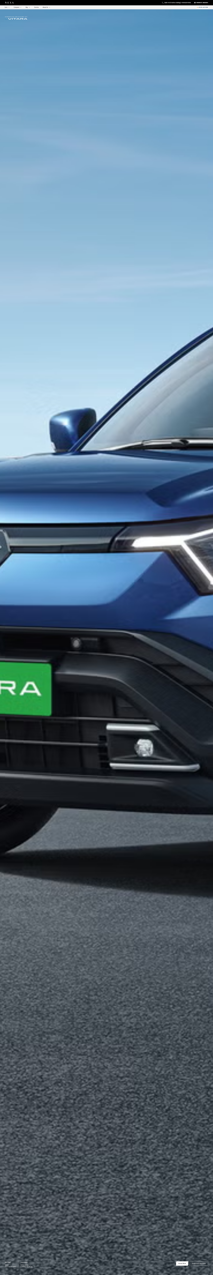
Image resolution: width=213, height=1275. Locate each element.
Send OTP (71, 1269)
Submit (202, 1269)
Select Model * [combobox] (20, 1269)
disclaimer (23, 1273)
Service (36, 7)
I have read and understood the (16, 1273)
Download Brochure (28, 1264)
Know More (11, 1264)
